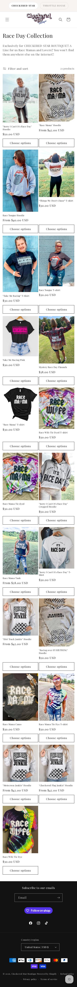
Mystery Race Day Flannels (53, 367)
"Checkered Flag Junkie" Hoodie (56, 785)
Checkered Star (23, 5)
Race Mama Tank (12, 578)
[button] (7, 20)
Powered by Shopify (47, 973)
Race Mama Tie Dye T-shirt (53, 724)
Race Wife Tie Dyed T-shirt (53, 432)
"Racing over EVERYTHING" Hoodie (53, 651)
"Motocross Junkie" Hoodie (17, 785)
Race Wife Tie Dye (12, 857)
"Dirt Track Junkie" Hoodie (17, 639)
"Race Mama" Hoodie (50, 125)
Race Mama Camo (12, 724)
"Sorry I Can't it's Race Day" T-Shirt (55, 573)
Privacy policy (30, 979)
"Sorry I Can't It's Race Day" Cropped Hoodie (53, 505)
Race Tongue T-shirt (49, 290)
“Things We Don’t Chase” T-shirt (56, 200)
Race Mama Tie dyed (14, 503)
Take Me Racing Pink (14, 360)
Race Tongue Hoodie (14, 215)
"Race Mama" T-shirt (13, 424)
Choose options (20, 143)
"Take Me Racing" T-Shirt (16, 296)
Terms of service (48, 979)
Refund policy (67, 973)
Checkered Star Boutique (24, 973)
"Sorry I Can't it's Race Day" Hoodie (17, 128)
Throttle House (54, 5)
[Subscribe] (58, 897)
